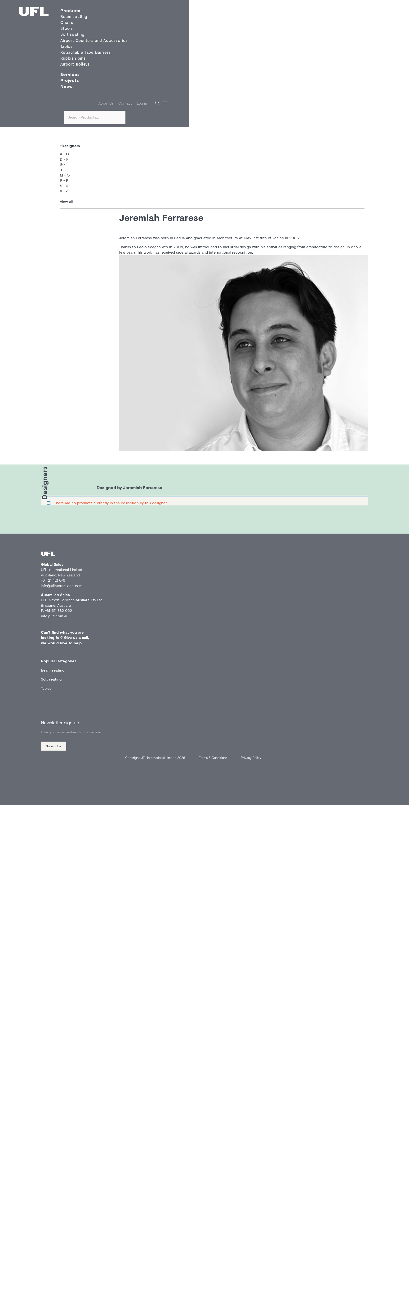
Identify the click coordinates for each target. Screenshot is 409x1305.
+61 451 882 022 (58, 610)
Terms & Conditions (213, 757)
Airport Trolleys (75, 64)
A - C (64, 153)
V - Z (64, 191)
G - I (63, 164)
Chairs (66, 22)
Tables (66, 46)
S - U (64, 185)
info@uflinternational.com (61, 585)
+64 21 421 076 (53, 580)
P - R (64, 180)
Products (70, 10)
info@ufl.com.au (54, 616)
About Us (106, 103)
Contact (125, 103)
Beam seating (52, 670)
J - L (64, 170)
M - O (65, 175)
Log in (142, 103)
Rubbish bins (73, 58)
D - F (64, 159)
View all (66, 201)
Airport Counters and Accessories (94, 40)
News (66, 86)
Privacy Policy (251, 757)
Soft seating (72, 34)
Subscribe (53, 745)
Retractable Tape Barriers (85, 52)
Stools (66, 28)
